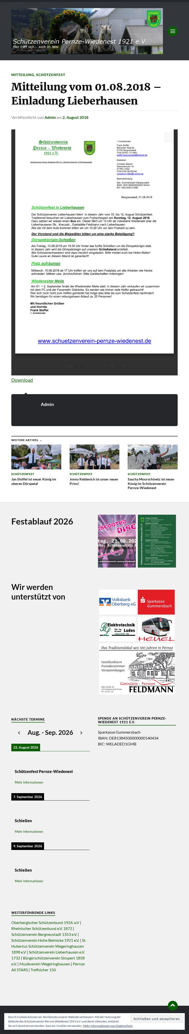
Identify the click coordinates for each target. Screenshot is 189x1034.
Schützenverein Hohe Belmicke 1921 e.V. (45, 940)
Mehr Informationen (29, 782)
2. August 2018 (75, 117)
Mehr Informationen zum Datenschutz (108, 1026)
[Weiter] (82, 733)
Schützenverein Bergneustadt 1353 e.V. (44, 934)
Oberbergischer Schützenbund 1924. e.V (45, 922)
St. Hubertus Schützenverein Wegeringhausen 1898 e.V (48, 946)
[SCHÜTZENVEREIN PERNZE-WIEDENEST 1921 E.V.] (87, 30)
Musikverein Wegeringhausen (44, 963)
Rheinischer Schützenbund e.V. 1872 (41, 928)
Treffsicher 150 (43, 969)
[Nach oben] (173, 1006)
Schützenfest (50, 75)
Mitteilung (22, 75)
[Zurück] (19, 733)
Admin (50, 117)
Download (22, 380)
